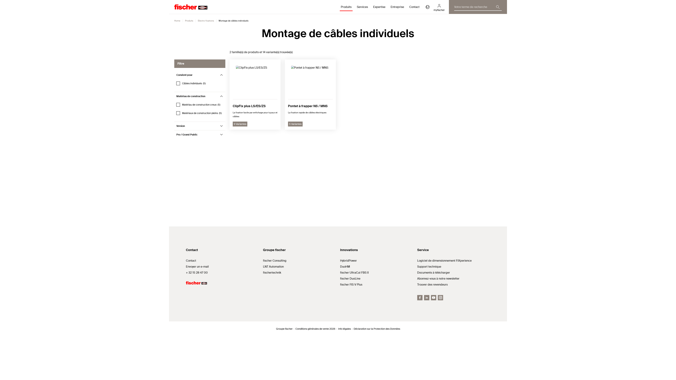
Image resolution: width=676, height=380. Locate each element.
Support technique (429, 266)
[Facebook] (420, 297)
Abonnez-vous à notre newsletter (438, 278)
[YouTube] (433, 297)
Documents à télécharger (433, 272)
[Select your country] (427, 7)
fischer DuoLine (350, 278)
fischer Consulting (274, 260)
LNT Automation (273, 266)
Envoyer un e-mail (197, 266)
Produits (189, 20)
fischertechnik (272, 272)
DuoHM (345, 266)
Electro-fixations (206, 20)
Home (177, 20)
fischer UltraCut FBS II (354, 272)
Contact (414, 7)
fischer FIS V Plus (351, 284)
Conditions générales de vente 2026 (315, 328)
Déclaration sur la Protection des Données (377, 328)
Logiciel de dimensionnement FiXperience (444, 260)
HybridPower (348, 260)
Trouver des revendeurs (432, 284)
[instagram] (440, 297)
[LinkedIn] (426, 297)
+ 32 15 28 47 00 (197, 272)
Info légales (344, 328)
